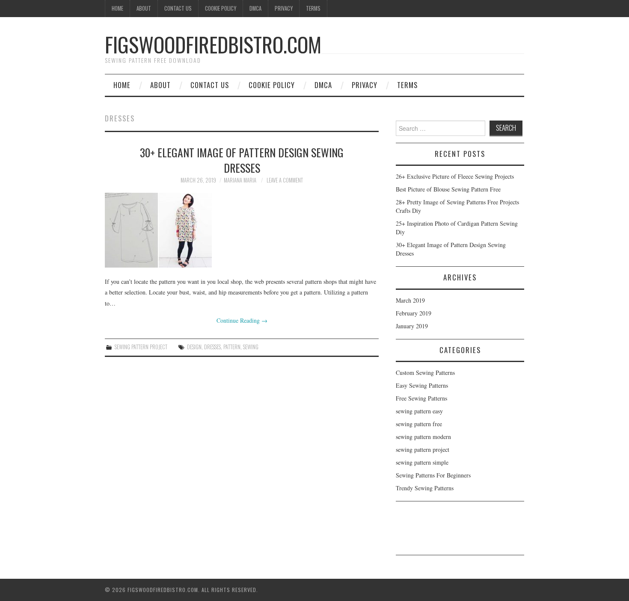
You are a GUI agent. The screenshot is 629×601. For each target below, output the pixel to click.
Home (117, 8)
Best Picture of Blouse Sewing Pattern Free (448, 189)
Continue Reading (242, 320)
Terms (313, 8)
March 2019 (410, 300)
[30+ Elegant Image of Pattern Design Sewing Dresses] (242, 230)
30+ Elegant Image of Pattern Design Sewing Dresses (242, 160)
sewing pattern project (141, 347)
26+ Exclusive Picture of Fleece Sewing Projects (455, 176)
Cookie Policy (220, 8)
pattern (231, 347)
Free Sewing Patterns (421, 398)
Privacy (284, 8)
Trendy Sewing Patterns (425, 488)
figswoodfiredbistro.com (213, 44)
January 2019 (412, 326)
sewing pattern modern (423, 437)
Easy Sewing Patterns (422, 385)
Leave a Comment (285, 180)
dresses (212, 347)
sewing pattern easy (419, 411)
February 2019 (413, 313)
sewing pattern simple (422, 462)
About (143, 8)
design (194, 347)
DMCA (255, 8)
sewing (250, 347)
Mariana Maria (240, 180)
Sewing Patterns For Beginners (433, 475)
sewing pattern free (419, 424)
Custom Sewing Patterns (425, 372)
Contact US (178, 8)
